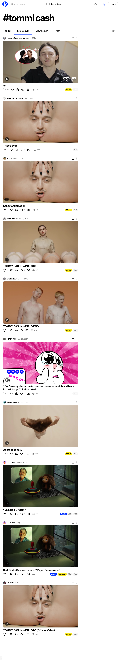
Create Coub (56, 4)
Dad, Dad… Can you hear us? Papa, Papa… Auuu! (31, 570)
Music (68, 89)
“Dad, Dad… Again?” (15, 509)
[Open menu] (1, 658)
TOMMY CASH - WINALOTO (19, 266)
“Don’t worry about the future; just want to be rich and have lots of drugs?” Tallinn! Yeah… (38, 388)
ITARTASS (11, 462)
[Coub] (5, 4)
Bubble (9, 158)
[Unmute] (7, 79)
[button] (114, 31)
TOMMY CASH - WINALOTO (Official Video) (29, 630)
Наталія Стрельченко (16, 38)
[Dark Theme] (96, 4)
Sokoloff (10, 583)
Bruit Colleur (12, 218)
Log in (113, 4)
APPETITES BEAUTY (15, 98)
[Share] (73, 38)
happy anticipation (14, 205)
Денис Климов (13, 402)
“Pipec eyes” (11, 145)
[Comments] (17, 89)
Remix (63, 514)
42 (75, 150)
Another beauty (12, 449)
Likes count (23, 30)
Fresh (57, 30)
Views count (42, 30)
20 (75, 90)
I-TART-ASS (11, 339)
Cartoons (62, 574)
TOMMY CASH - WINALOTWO (21, 326)
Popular (7, 30)
